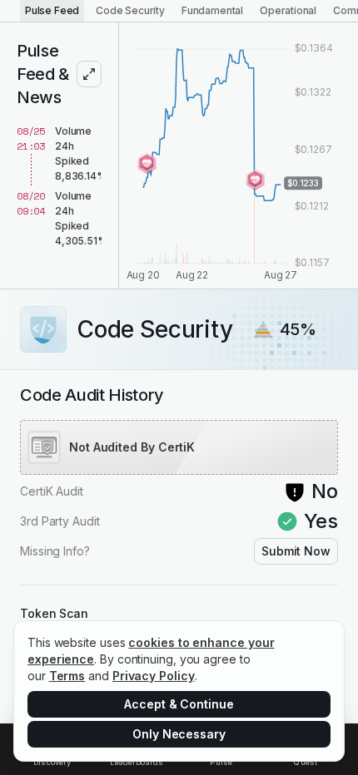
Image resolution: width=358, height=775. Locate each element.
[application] (238, 155)
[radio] (52, 11)
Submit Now (296, 551)
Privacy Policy (153, 676)
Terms (67, 676)
